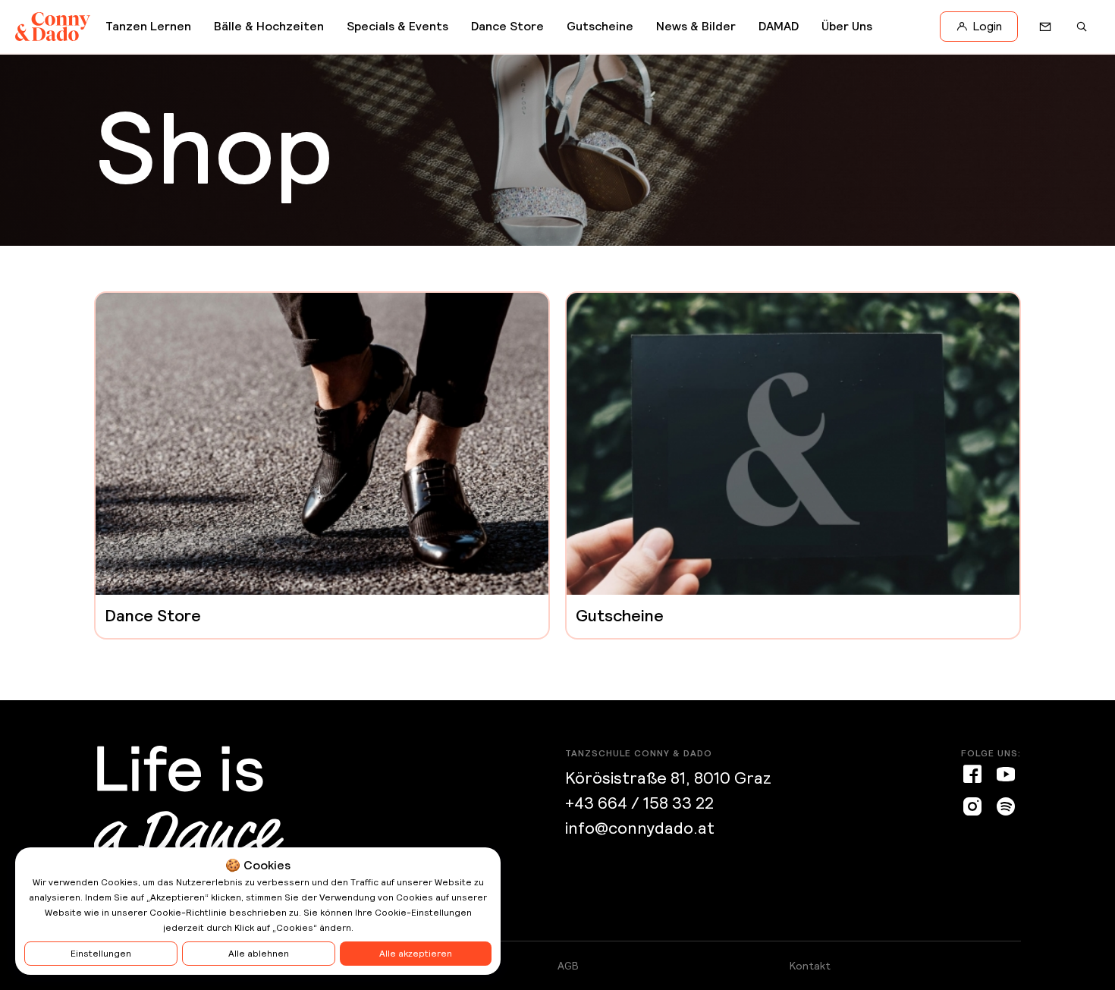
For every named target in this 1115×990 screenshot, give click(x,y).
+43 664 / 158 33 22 (639, 803)
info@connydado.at (640, 828)
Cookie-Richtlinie (188, 912)
